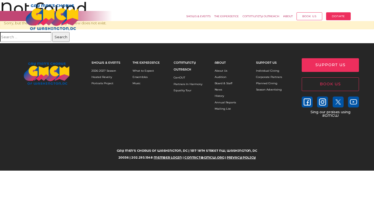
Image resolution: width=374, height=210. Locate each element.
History (219, 96)
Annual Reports (225, 102)
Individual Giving (267, 70)
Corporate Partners (269, 77)
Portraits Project (102, 83)
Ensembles (140, 77)
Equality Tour (182, 90)
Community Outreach (261, 16)
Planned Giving (266, 83)
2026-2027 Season (103, 70)
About (288, 16)
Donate (338, 16)
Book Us (309, 16)
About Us (221, 70)
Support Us (266, 63)
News (218, 89)
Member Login (340, 5)
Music (136, 83)
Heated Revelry (101, 77)
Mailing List (223, 108)
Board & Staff (223, 83)
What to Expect (143, 70)
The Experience (226, 16)
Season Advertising (269, 89)
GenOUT (179, 77)
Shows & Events (198, 16)
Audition (220, 77)
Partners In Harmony (188, 84)
